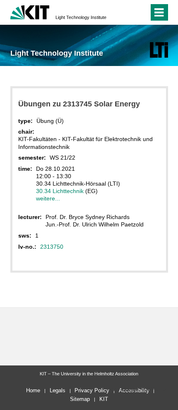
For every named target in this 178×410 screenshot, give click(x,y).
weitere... (48, 198)
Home (33, 390)
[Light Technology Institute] (159, 49)
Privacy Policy (92, 390)
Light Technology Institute (80, 17)
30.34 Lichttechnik (60, 191)
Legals (57, 390)
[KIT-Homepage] (30, 11)
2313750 (51, 246)
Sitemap (80, 399)
